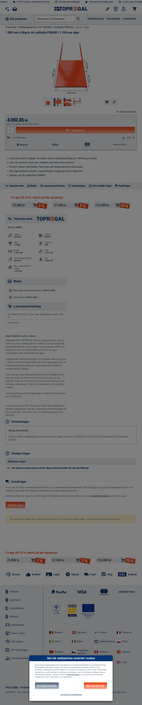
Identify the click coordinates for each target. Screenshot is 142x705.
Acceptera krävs (47, 685)
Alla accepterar (95, 685)
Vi (35, 665)
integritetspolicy (73, 675)
